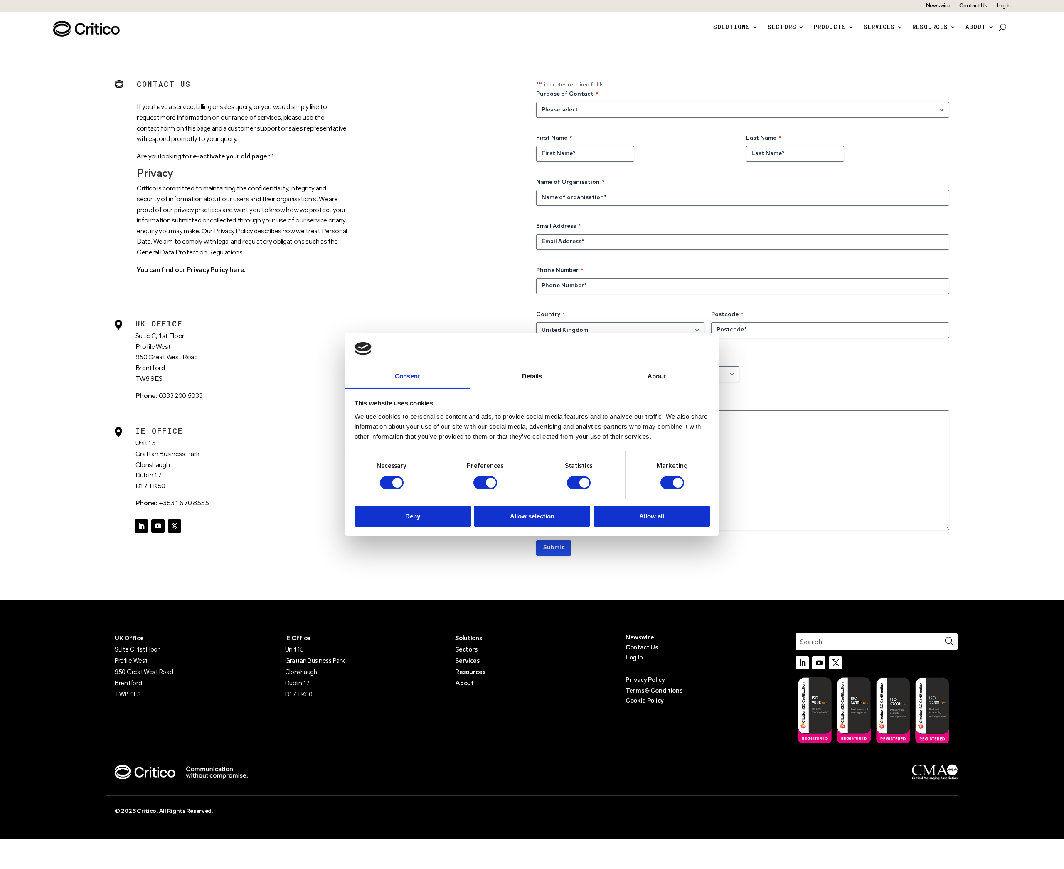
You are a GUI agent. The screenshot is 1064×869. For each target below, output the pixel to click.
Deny (412, 516)
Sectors (782, 27)
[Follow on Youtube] (158, 526)
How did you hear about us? (577, 359)
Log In (1004, 6)
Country (550, 314)
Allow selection (532, 516)
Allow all (651, 516)
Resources (930, 27)
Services (879, 27)
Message (548, 403)
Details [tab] (532, 376)
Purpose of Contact (567, 94)
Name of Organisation (570, 182)
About (975, 27)
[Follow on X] (174, 526)
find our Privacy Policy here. (203, 270)
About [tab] (657, 376)
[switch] (485, 482)
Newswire (938, 6)
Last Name (763, 138)
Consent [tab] (407, 376)
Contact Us (973, 6)
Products (830, 27)
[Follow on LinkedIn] (141, 526)
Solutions (731, 27)
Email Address (558, 226)
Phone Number (559, 270)
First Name (554, 138)
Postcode (727, 314)
